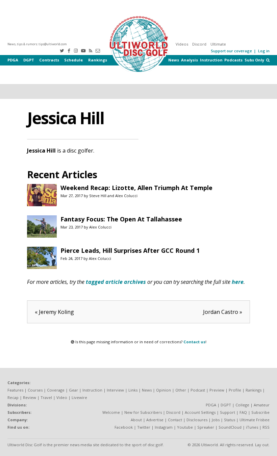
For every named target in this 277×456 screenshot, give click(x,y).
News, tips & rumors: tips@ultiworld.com (37, 44)
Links (132, 390)
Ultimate (218, 44)
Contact (175, 419)
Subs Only (254, 59)
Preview (216, 390)
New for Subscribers (143, 412)
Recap (13, 397)
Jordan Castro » (222, 312)
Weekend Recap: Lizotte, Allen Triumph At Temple (136, 188)
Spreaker (205, 427)
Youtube (185, 427)
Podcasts (233, 59)
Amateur (262, 404)
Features (15, 390)
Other (180, 390)
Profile (235, 390)
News (173, 59)
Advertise (154, 419)
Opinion (163, 390)
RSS (266, 427)
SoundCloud (230, 427)
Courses (35, 390)
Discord (199, 44)
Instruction (211, 59)
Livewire (79, 397)
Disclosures (196, 419)
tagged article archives (116, 282)
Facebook (124, 427)
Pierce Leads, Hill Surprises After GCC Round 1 (130, 250)
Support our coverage (231, 50)
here (238, 282)
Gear (73, 390)
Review (29, 397)
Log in (264, 50)
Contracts (49, 59)
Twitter (143, 427)
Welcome (111, 412)
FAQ (243, 412)
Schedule (73, 59)
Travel (46, 397)
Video (61, 397)
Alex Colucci (126, 195)
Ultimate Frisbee (255, 419)
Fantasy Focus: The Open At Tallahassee (121, 219)
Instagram (164, 427)
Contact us (194, 341)
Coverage (56, 390)
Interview (115, 390)
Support (227, 412)
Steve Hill (97, 195)
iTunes (252, 427)
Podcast (198, 390)
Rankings (97, 59)
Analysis (189, 59)
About (136, 419)
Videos (182, 44)
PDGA (12, 59)
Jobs (216, 419)
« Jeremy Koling (54, 312)
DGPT (28, 59)
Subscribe (260, 412)
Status (229, 419)
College (242, 404)
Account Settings (200, 412)
